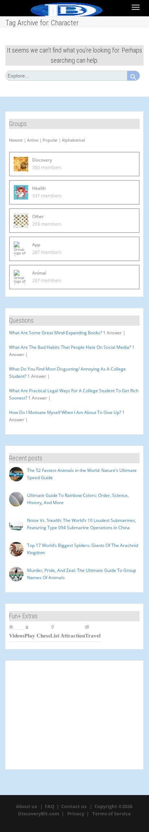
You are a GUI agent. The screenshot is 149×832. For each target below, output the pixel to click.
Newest (16, 140)
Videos (17, 635)
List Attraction (67, 635)
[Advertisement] (74, 715)
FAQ (49, 806)
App (36, 245)
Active (32, 140)
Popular (50, 140)
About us (26, 806)
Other (38, 216)
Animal (39, 273)
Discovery (42, 160)
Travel (93, 635)
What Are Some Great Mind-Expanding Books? (55, 333)
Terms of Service (111, 813)
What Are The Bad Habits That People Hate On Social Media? (70, 347)
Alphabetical (73, 140)
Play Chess (37, 635)
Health (39, 188)
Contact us (73, 806)
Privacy (75, 813)
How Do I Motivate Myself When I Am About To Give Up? (65, 412)
